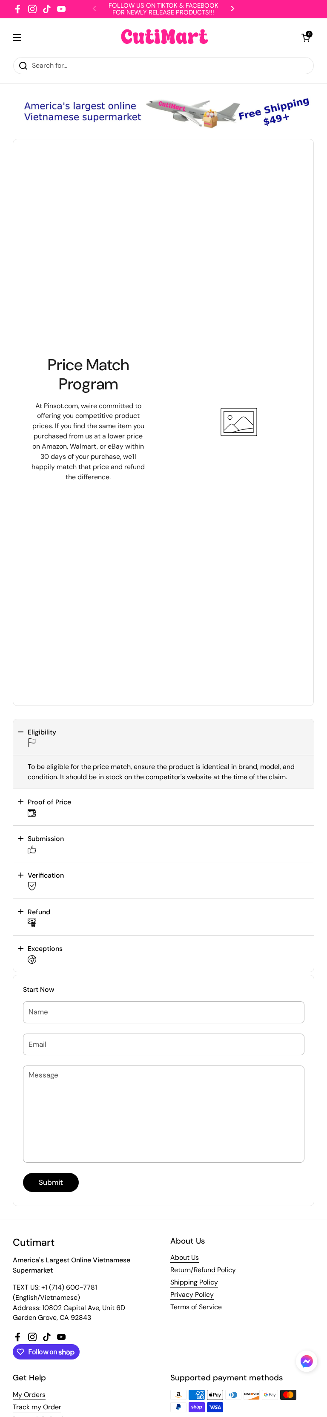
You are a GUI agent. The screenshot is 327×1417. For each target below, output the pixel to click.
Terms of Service (196, 1306)
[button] (163, 737)
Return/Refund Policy (203, 1269)
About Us (184, 1257)
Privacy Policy (192, 1294)
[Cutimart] (164, 37)
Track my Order (37, 1407)
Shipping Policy (194, 1282)
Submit (51, 1182)
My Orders (29, 1394)
